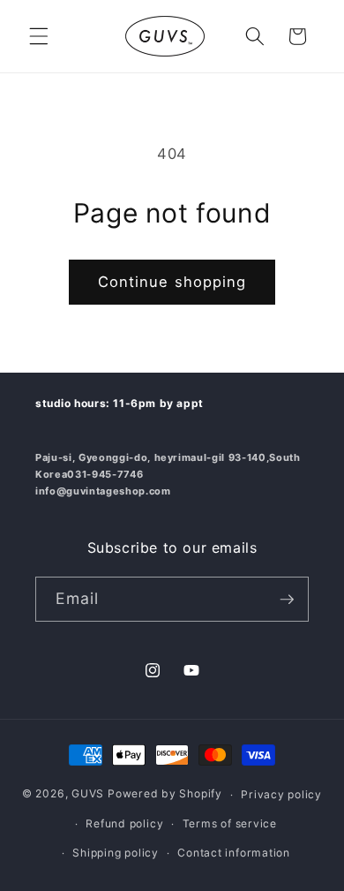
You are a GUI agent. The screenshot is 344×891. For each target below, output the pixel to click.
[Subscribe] (286, 600)
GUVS (87, 794)
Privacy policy (281, 794)
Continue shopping (172, 282)
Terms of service (230, 823)
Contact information (233, 852)
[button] (39, 36)
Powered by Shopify (165, 794)
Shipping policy (115, 852)
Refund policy (124, 823)
